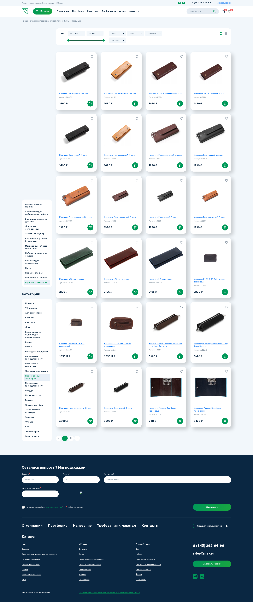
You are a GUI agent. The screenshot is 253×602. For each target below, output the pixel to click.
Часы (27, 426)
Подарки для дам (34, 273)
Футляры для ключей (36, 282)
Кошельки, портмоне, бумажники (36, 239)
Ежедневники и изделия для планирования (33, 334)
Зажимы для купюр (35, 234)
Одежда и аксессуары (36, 371)
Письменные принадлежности (34, 384)
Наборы (29, 347)
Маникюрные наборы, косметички (36, 247)
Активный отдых (33, 313)
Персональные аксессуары (33, 377)
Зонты (28, 342)
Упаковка (29, 417)
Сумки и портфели (34, 405)
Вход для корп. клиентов (209, 526)
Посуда (29, 390)
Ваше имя (25, 474)
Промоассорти (33, 395)
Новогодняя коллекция (31, 365)
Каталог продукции (72, 20)
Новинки (29, 303)
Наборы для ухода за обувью (36, 254)
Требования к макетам (114, 11)
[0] (223, 11)
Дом (27, 327)
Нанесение (93, 11)
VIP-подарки (31, 308)
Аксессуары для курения (33, 205)
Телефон (66, 474)
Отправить (212, 507)
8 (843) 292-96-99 (201, 3)
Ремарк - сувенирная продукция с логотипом (41, 20)
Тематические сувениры (32, 411)
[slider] (68, 40)
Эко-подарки (32, 431)
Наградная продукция (36, 351)
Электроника (32, 436)
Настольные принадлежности (34, 357)
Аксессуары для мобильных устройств (36, 213)
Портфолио (78, 11)
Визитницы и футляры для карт (36, 220)
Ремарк (29, 400)
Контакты (134, 11)
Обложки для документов (32, 262)
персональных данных (54, 507)
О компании (63, 11)
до (89, 33)
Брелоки (29, 317)
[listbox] (117, 33)
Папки (28, 268)
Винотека (30, 322)
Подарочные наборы (36, 277)
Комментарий (109, 474)
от (71, 33)
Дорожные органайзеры (32, 227)
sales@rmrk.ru (203, 553)
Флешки (29, 422)
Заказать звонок (224, 3)
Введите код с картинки (31, 488)
